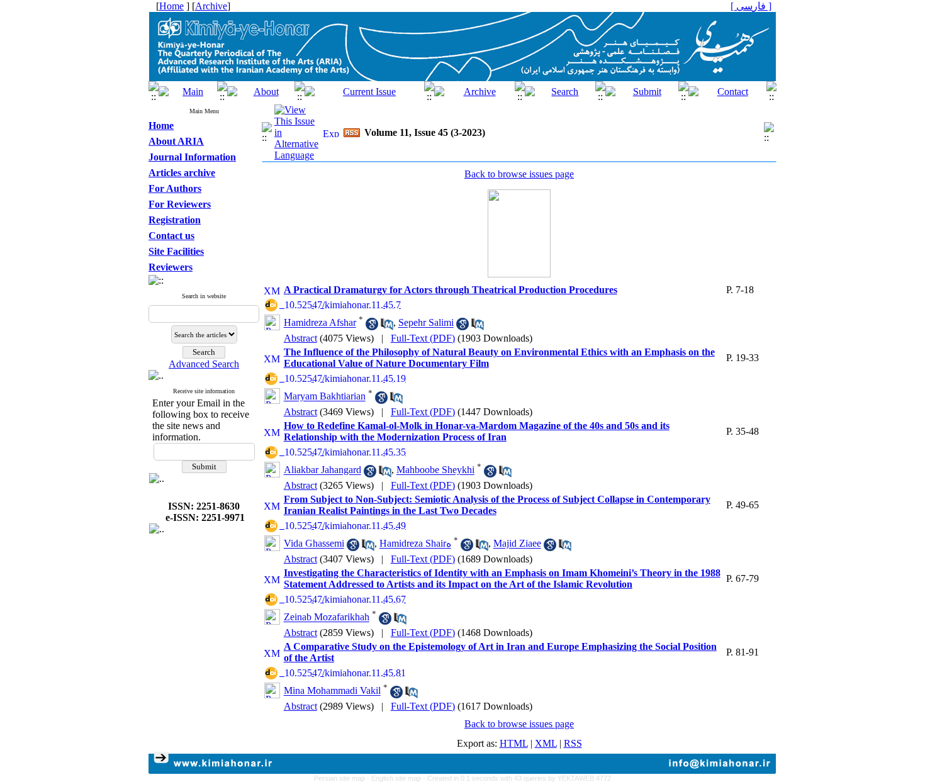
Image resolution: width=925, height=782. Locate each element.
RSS (573, 743)
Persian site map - (342, 778)
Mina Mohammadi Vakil (332, 691)
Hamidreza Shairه (415, 544)
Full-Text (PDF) (423, 338)
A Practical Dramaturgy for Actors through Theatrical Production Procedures (450, 289)
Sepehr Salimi (426, 323)
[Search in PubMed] (387, 326)
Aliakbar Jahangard (322, 470)
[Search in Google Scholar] (372, 326)
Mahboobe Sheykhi (435, 470)
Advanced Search (204, 364)
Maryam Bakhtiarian (325, 396)
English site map (397, 778)
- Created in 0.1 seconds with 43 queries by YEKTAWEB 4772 (517, 778)
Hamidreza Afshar (320, 323)
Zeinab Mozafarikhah (326, 617)
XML (546, 743)
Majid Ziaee (517, 544)
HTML (514, 743)
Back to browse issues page (519, 174)
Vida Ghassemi (314, 544)
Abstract (300, 338)
